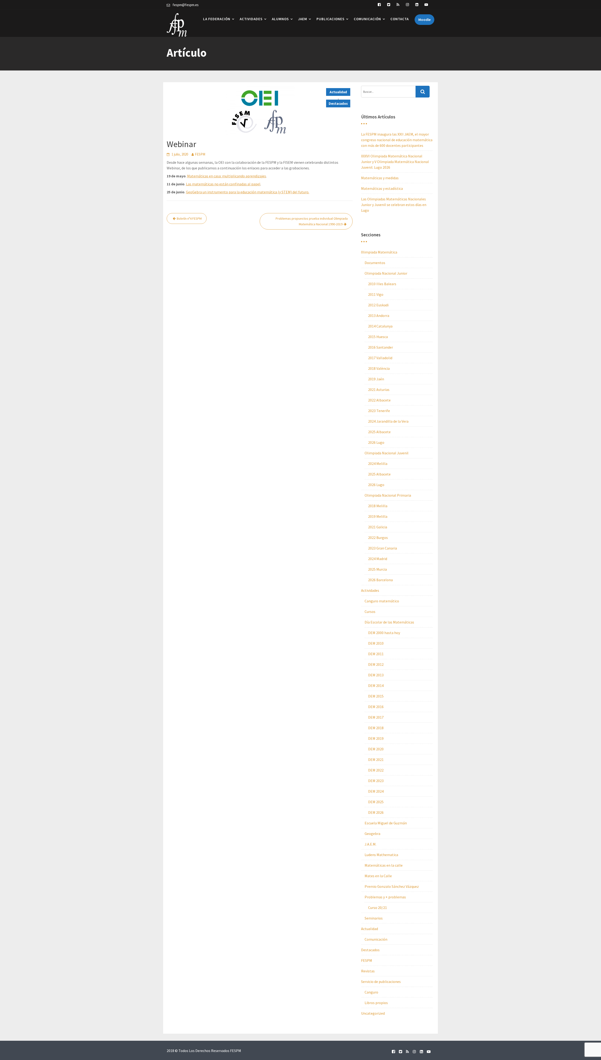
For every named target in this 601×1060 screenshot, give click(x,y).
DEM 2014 (376, 685)
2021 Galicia (377, 527)
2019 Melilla (377, 516)
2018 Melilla (377, 505)
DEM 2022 (376, 770)
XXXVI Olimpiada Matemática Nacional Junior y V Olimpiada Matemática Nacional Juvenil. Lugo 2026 (395, 162)
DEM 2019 (376, 738)
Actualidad (338, 92)
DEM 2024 (376, 791)
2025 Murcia (377, 569)
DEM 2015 (376, 696)
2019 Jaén (376, 379)
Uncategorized (373, 1013)
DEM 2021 (376, 759)
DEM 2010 (376, 643)
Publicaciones (330, 19)
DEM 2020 (376, 749)
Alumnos (280, 19)
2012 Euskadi (378, 305)
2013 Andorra (378, 315)
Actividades (251, 19)
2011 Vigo (375, 294)
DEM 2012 (376, 664)
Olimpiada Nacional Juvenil (386, 453)
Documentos (375, 262)
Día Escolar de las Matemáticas (389, 622)
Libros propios (376, 1002)
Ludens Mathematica (381, 854)
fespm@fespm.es (186, 5)
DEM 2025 (376, 801)
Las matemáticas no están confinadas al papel (223, 184)
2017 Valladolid (380, 357)
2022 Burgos (378, 537)
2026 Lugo (376, 442)
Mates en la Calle (378, 875)
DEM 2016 (376, 706)
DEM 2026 (376, 812)
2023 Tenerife (379, 410)
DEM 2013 (376, 675)
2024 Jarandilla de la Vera (388, 421)
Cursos (370, 611)
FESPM (200, 154)
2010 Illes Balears (382, 283)
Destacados (338, 103)
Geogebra (372, 833)
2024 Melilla (377, 463)
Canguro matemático (382, 601)
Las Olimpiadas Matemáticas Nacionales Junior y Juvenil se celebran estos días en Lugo (393, 205)
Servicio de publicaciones (381, 981)
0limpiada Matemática (379, 252)
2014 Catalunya (380, 326)
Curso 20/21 (377, 907)
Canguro (371, 992)
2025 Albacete (379, 431)
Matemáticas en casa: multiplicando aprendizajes (226, 176)
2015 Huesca (378, 336)
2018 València (379, 368)
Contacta (399, 19)
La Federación (216, 19)
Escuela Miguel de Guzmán (386, 823)
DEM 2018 (376, 727)
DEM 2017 (376, 717)
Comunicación (367, 19)
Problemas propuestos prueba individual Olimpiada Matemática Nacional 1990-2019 (312, 221)
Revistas (368, 971)
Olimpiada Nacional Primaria (388, 495)
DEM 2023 (376, 780)
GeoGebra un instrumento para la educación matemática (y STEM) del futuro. (247, 192)
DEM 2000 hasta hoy (384, 632)
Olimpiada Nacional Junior (386, 273)
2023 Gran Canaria (382, 548)
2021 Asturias (378, 389)
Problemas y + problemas (385, 897)
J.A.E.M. (370, 844)
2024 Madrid (377, 558)
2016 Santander (380, 347)
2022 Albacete (379, 400)
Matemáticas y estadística (382, 188)
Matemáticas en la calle (384, 865)
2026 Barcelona (380, 579)
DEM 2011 (376, 653)
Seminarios (374, 918)
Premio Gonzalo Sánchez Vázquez (392, 886)
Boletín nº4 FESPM (189, 218)
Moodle (424, 19)
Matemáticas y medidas (380, 177)
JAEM (302, 19)
